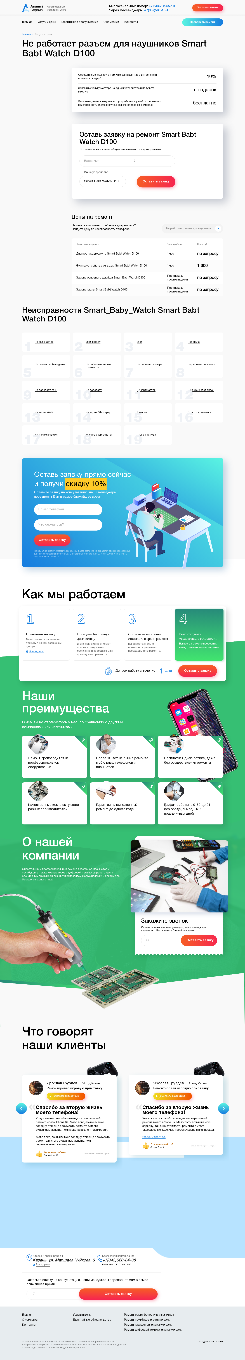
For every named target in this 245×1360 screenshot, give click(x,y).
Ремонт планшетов (137, 1325)
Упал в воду (93, 342)
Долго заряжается (199, 412)
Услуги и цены (47, 22)
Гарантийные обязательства (92, 1320)
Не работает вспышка (201, 364)
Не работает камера (149, 364)
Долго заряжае (146, 435)
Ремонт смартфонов (138, 1315)
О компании (111, 22)
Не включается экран (201, 390)
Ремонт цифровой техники (142, 1330)
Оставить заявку (156, 181)
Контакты (131, 22)
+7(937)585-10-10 (157, 10)
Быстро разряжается (99, 435)
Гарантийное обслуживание (79, 22)
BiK (221, 1342)
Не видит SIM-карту (98, 412)
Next (223, 1108)
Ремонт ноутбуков (136, 1320)
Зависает (143, 412)
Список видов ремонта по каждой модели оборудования (53, 1348)
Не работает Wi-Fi (46, 390)
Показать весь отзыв (154, 1137)
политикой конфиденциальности (96, 1342)
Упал (139, 342)
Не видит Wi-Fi (44, 412)
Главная (27, 22)
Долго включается (46, 435)
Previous (21, 1108)
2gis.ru (107, 1154)
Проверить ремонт (202, 22)
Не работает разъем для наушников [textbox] (188, 229)
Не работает (94, 390)
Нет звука (194, 342)
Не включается (44, 342)
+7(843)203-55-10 (162, 6)
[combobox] (192, 228)
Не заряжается (146, 390)
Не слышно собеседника (50, 364)
